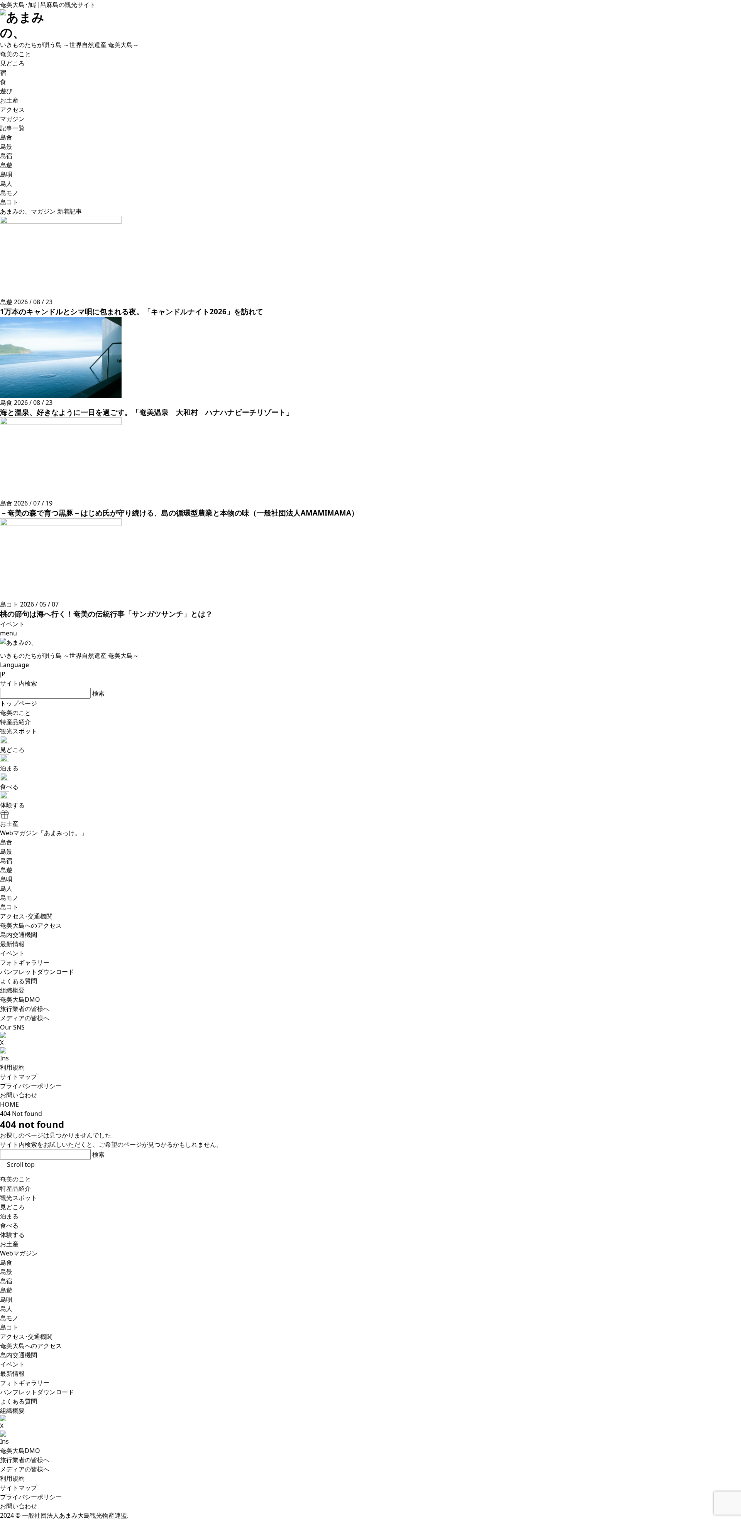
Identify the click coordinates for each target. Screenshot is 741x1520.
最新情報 (12, 1373)
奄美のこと (15, 1179)
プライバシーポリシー (31, 1086)
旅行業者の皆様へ (24, 1460)
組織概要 (12, 1410)
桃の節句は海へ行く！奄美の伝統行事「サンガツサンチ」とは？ (106, 613)
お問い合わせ (18, 1095)
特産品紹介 (15, 1188)
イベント (12, 1364)
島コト (9, 1327)
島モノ (9, 1318)
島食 (6, 1262)
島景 (6, 1271)
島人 (6, 1308)
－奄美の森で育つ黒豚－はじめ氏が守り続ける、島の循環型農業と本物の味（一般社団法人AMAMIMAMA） (179, 512)
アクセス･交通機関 (26, 1336)
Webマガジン (19, 1253)
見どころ (12, 1207)
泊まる (9, 1216)
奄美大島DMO (20, 1450)
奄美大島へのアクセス (31, 1345)
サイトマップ (18, 1076)
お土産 (9, 1244)
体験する (12, 1234)
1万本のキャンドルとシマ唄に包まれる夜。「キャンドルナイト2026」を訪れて (131, 311)
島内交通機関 (18, 1355)
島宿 (6, 1281)
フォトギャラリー (24, 1382)
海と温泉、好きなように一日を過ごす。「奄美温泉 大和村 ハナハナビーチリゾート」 (146, 412)
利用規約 (12, 1067)
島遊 (6, 1290)
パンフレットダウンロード (37, 1392)
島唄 (6, 1299)
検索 (98, 693)
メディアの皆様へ (24, 1469)
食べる (9, 1225)
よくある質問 (18, 1401)
